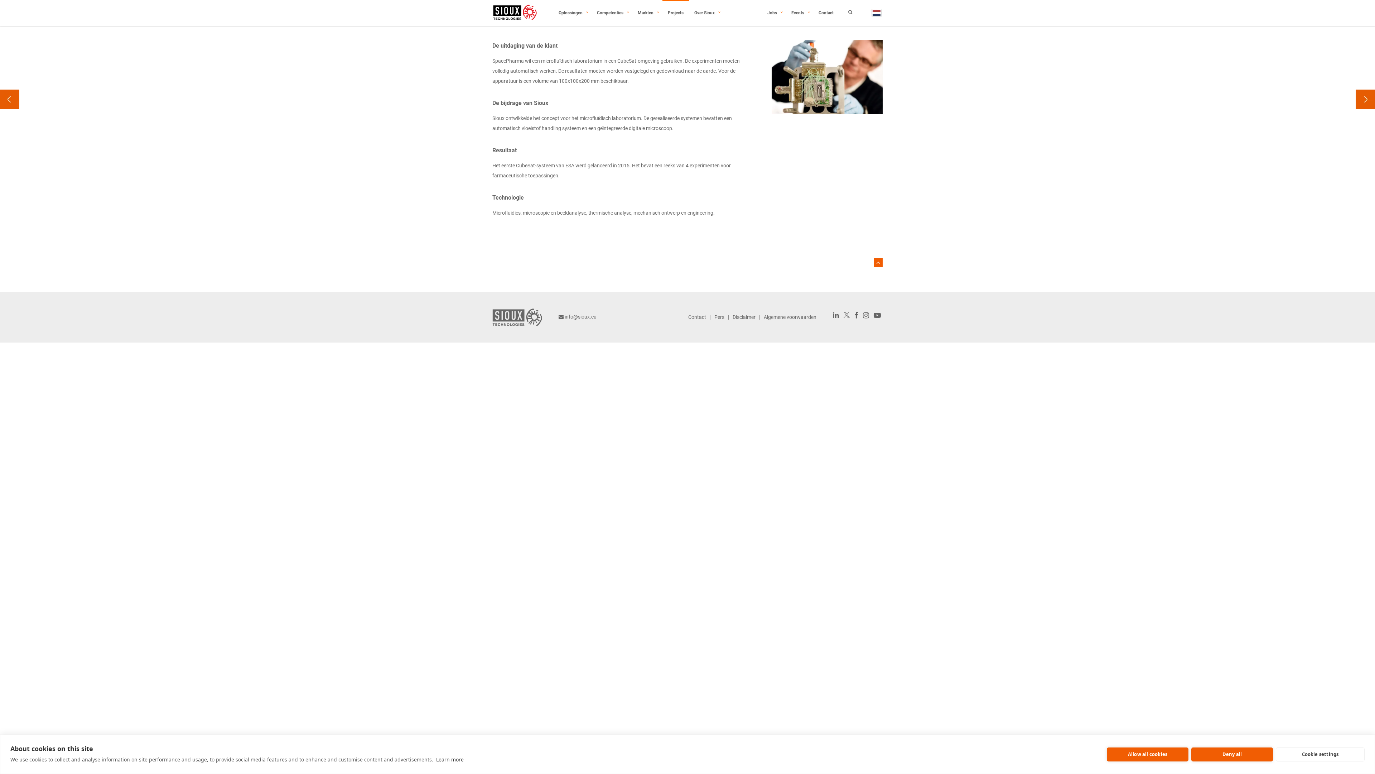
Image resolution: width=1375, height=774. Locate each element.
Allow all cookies (1147, 754)
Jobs (772, 12)
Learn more (450, 759)
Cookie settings (1320, 754)
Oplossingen (571, 12)
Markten (645, 12)
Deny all (1232, 754)
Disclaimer (744, 317)
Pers (719, 317)
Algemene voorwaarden (790, 317)
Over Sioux (704, 12)
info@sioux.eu (581, 317)
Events (797, 12)
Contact (826, 12)
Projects (676, 12)
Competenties (610, 12)
